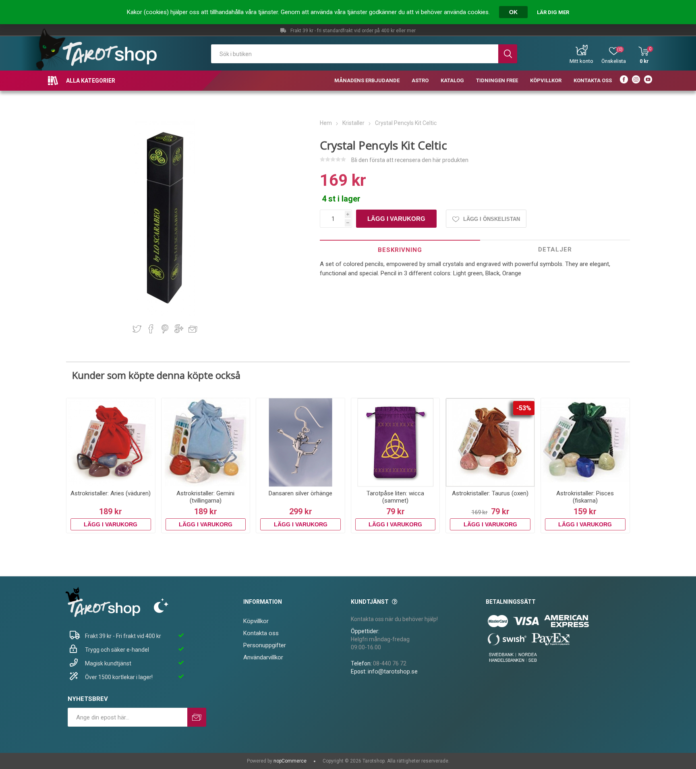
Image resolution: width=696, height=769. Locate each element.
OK (513, 12)
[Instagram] (636, 81)
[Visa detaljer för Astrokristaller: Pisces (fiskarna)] (585, 442)
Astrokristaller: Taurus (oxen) (490, 493)
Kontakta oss (261, 633)
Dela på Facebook (151, 328)
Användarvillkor (263, 657)
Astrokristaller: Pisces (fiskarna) (585, 497)
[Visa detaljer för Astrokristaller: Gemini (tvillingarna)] (206, 442)
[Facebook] (624, 81)
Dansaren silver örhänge (300, 493)
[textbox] (354, 53)
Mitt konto (581, 61)
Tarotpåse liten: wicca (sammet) (395, 497)
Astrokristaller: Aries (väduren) (110, 493)
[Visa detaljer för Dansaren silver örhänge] (300, 442)
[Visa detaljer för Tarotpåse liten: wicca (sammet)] (395, 442)
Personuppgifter (264, 645)
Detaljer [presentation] (555, 249)
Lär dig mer (553, 12)
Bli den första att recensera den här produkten (409, 160)
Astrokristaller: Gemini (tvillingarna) (205, 497)
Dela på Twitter (137, 328)
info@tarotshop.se (393, 671)
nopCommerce (290, 761)
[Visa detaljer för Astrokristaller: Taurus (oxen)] (490, 442)
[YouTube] (648, 81)
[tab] (400, 250)
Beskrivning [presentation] (400, 250)
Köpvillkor (256, 621)
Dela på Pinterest (165, 328)
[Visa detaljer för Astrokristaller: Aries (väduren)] (110, 442)
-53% (523, 408)
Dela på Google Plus (178, 328)
